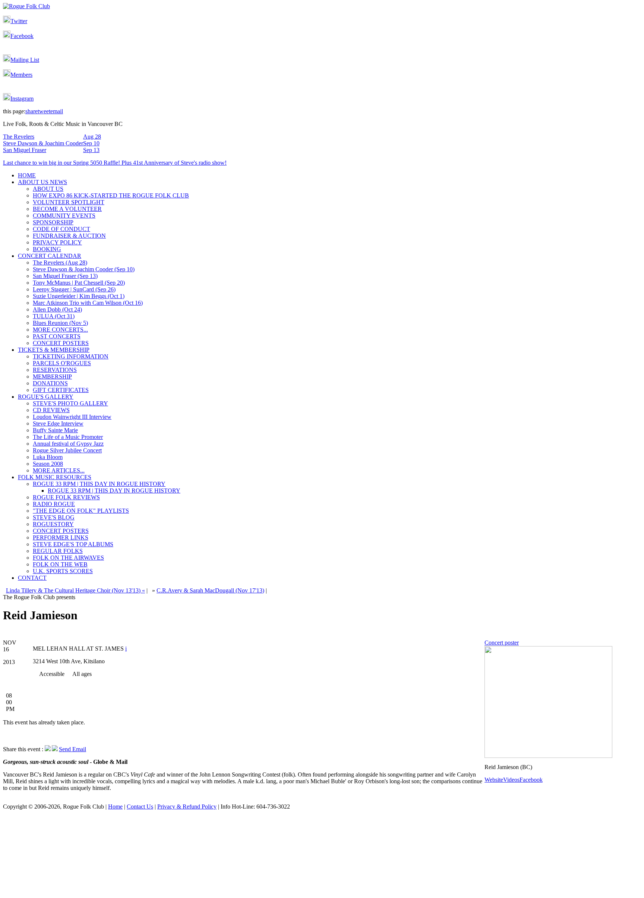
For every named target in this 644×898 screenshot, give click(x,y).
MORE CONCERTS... (60, 329)
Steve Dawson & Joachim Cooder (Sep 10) (84, 269)
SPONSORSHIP (53, 222)
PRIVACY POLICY (57, 242)
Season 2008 (48, 464)
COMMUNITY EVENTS (64, 215)
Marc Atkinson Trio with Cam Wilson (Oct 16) (88, 303)
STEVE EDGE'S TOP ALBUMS (73, 544)
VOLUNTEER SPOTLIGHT (68, 202)
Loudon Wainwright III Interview (72, 417)
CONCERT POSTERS (61, 343)
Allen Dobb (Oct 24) (57, 309)
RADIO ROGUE (54, 504)
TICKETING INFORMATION (70, 356)
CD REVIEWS (51, 410)
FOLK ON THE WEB (60, 564)
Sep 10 (91, 143)
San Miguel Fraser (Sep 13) (65, 276)
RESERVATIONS (55, 370)
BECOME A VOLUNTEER (67, 209)
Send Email (72, 749)
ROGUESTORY (53, 524)
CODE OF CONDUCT (61, 229)
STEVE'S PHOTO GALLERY (70, 403)
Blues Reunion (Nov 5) (60, 323)
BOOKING (47, 249)
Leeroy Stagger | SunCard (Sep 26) (74, 289)
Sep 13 (91, 150)
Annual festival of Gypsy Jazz (68, 443)
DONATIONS (50, 383)
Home (115, 806)
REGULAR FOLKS (58, 551)
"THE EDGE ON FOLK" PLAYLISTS (81, 511)
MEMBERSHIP (52, 376)
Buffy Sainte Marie (55, 430)
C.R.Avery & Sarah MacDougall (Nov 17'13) (210, 590)
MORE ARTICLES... (59, 470)
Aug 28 (92, 136)
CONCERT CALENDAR (49, 256)
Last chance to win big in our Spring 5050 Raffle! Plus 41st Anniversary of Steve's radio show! (115, 162)
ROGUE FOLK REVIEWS (66, 497)
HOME (27, 175)
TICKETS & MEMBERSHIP (53, 350)
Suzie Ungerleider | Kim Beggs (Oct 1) (78, 296)
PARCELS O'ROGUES (62, 363)
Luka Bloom (48, 457)
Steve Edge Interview (58, 423)
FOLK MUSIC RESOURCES (54, 477)
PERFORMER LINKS (60, 537)
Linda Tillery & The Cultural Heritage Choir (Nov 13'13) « (75, 590)
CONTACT (32, 578)
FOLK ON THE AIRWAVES (68, 557)
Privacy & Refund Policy (187, 806)
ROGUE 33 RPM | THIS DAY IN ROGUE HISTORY (99, 484)
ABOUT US (48, 189)
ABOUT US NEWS (42, 182)
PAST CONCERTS (56, 336)
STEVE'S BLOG (54, 517)
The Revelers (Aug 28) (60, 262)
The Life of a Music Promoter (68, 437)
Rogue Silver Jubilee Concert (67, 450)
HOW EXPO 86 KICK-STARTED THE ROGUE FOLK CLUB (111, 195)
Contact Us (140, 806)
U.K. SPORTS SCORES (63, 571)
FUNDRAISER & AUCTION (69, 236)
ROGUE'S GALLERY (45, 396)
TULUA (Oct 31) (54, 316)
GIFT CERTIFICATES (61, 390)
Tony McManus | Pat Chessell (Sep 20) (79, 282)
